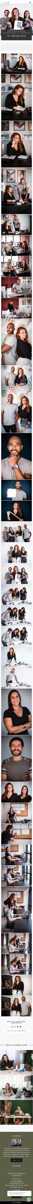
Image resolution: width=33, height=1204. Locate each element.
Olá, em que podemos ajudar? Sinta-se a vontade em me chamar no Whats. (17, 1193)
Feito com (16, 1202)
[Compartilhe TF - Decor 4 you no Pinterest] (20, 1026)
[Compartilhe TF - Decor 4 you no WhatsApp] (14, 1026)
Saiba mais (16, 1160)
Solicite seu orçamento (16, 1030)
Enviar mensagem (17, 1181)
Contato (16, 1196)
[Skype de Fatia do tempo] (18, 1190)
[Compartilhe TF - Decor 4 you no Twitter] (17, 1026)
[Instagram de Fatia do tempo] (16, 1190)
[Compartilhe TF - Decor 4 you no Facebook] (12, 1026)
